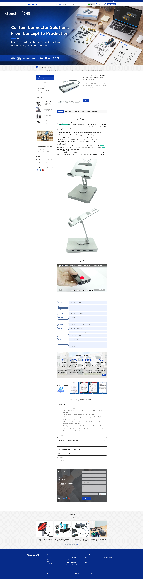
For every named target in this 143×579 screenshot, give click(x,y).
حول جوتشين (49, 557)
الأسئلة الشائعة (76, 573)
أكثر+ (104, 374)
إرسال (86, 498)
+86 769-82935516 (64, 477)
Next (53, 138)
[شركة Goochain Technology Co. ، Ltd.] (33, 4)
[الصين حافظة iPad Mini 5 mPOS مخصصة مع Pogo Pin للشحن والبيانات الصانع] (38, 109)
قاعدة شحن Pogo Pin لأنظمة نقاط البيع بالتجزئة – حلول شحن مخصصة (109, 557)
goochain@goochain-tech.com (44, 0)
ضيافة (86, 562)
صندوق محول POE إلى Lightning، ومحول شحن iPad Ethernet (83, 540)
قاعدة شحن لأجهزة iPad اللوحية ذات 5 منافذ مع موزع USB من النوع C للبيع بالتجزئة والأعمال (65, 540)
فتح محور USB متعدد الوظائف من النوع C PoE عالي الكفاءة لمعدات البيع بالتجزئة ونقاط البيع (44, 146)
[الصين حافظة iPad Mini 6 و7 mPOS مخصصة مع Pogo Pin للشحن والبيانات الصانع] (38, 103)
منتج (60, 4)
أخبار (70, 4)
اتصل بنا (74, 4)
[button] (141, 36)
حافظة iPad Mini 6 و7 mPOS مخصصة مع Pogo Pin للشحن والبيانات (47, 101)
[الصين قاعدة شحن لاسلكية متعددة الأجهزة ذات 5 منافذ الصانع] (38, 121)
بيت (36, 573)
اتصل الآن (86, 100)
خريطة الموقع (104, 573)
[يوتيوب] (43, 170)
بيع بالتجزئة (87, 559)
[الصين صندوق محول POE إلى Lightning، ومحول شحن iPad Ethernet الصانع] (83, 529)
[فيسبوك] (38, 170)
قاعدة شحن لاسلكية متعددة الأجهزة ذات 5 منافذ (47, 120)
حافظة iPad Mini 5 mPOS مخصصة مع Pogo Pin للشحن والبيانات (47, 107)
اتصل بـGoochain (50, 563)
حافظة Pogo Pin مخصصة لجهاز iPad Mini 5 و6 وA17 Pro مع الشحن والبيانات (47, 113)
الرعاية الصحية (87, 557)
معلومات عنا (54, 4)
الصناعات (65, 4)
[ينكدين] (40, 170)
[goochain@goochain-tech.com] (58, 464)
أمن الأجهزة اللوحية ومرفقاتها (42, 97)
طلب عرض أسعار (111, 4)
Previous (36, 138)
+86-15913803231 (32, 0)
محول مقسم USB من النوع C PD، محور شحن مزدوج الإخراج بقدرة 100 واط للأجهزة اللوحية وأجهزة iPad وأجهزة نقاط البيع (101, 540)
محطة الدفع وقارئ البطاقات (41, 95)
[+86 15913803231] (59, 464)
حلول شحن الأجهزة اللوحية (55, 70)
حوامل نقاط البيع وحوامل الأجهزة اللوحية (43, 90)
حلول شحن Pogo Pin (40, 88)
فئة (60, 70)
